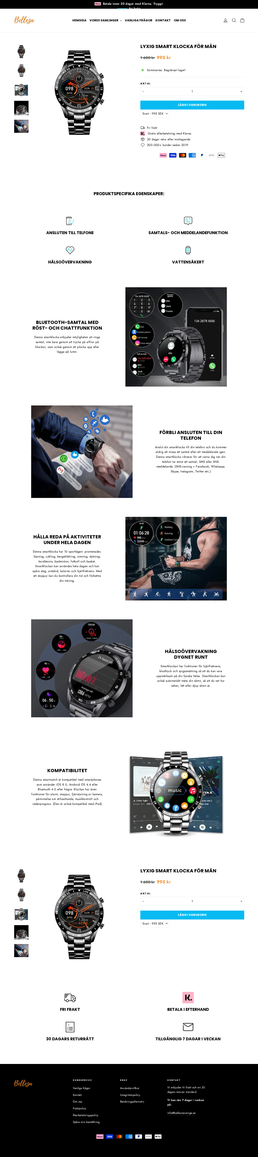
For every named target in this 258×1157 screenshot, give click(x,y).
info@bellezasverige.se (181, 1113)
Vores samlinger (104, 20)
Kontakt (163, 20)
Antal (145, 83)
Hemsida (79, 20)
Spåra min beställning (86, 1122)
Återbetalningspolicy (86, 1115)
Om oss (180, 20)
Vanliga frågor (138, 20)
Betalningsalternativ (132, 1102)
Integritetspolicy (130, 1095)
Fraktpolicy (79, 1108)
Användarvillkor (130, 1088)
